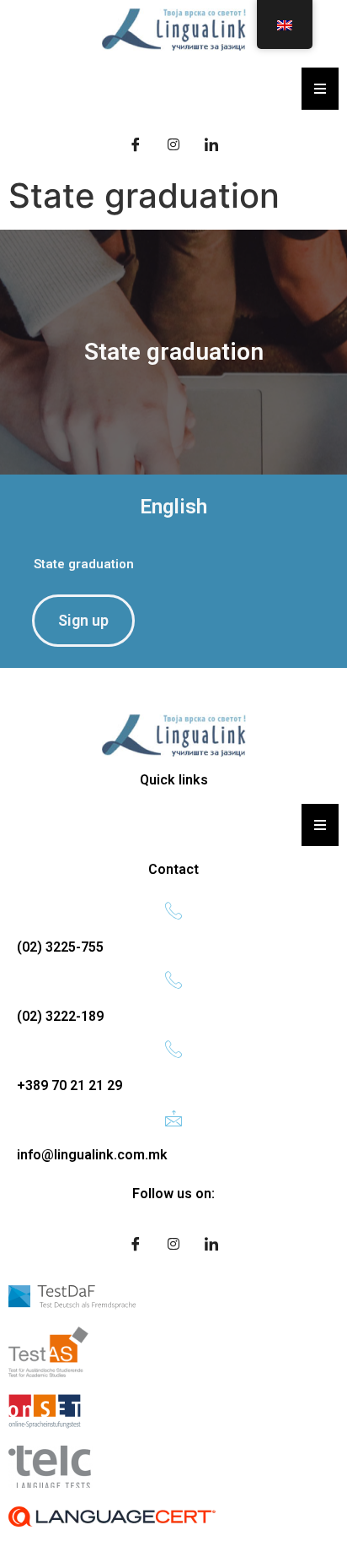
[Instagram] (173, 143)
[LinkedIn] (211, 143)
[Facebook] (135, 143)
